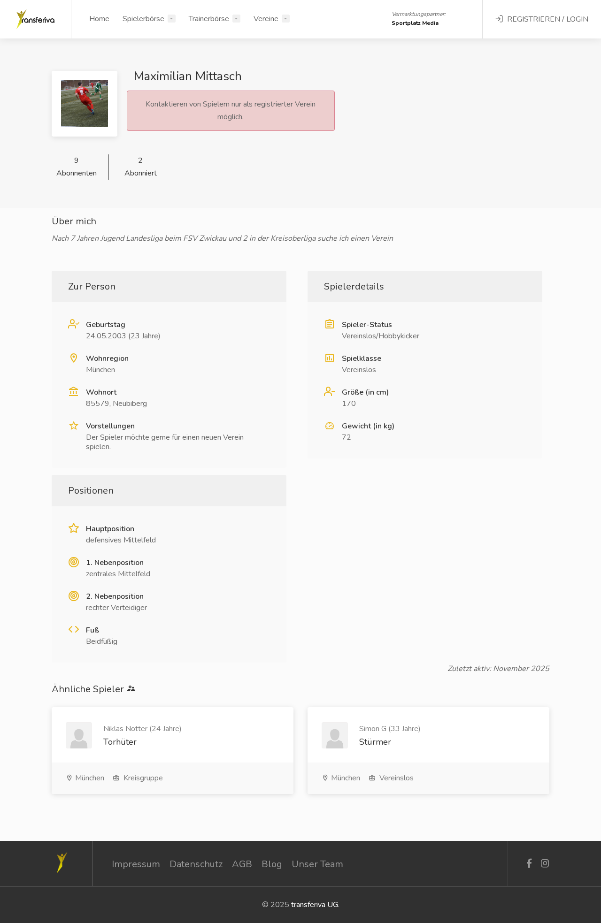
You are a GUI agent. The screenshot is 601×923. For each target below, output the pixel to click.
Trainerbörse (209, 19)
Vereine (266, 19)
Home (99, 19)
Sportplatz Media (415, 23)
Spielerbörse (143, 19)
